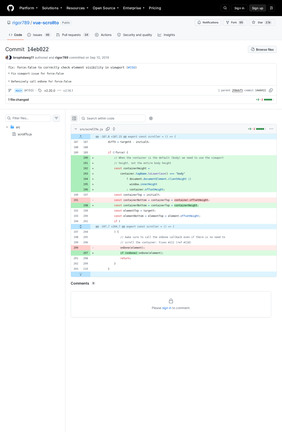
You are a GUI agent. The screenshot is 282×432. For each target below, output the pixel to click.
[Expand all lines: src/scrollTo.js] (114, 129)
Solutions (50, 8)
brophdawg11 (23, 57)
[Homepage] (10, 7)
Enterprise (132, 8)
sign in (166, 308)
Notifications (210, 22)
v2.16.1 (68, 90)
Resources (76, 8)
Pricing (155, 8)
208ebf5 (237, 90)
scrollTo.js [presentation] (25, 134)
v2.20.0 (49, 90)
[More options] (271, 128)
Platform (26, 8)
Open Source (104, 8)
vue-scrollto (46, 22)
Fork (237, 22)
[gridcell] (173, 136)
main (19, 90)
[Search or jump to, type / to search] (225, 7)
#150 (131, 67)
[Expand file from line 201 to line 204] (80, 226)
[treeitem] (32, 130)
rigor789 (21, 22)
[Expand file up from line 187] (80, 136)
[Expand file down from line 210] (80, 274)
